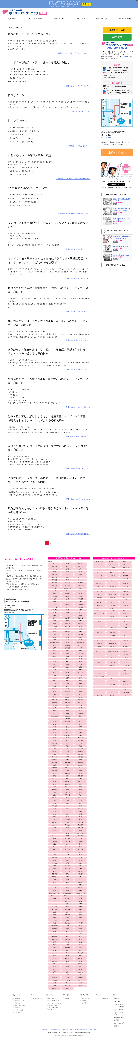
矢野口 (80, 966)
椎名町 (80, 729)
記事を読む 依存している (80, 111)
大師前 (67, 800)
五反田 (80, 718)
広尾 (54, 923)
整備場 (80, 784)
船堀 (80, 925)
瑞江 (67, 942)
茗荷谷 (80, 955)
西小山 (80, 866)
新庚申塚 (67, 762)
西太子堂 (67, 871)
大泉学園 (67, 626)
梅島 (80, 612)
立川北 (80, 814)
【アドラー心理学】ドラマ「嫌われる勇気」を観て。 (40, 62)
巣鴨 (54, 781)
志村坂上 (80, 740)
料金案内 (67, 998)
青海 (67, 563)
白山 (54, 887)
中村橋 (54, 860)
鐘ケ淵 (67, 664)
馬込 (67, 936)
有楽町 (67, 972)
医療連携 (116, 998)
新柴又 (67, 765)
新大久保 (54, 757)
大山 (67, 637)
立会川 (67, 814)
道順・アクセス (117, 152)
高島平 (80, 803)
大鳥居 (54, 634)
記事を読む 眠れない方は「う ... (78, 499)
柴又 (67, 740)
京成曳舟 (54, 705)
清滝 (80, 689)
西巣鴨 (80, 868)
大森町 (54, 637)
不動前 (67, 925)
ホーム (12, 27)
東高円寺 (67, 909)
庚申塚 (54, 710)
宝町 (67, 808)
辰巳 (67, 817)
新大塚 (67, 757)
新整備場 (67, 767)
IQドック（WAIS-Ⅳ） (53, 1000)
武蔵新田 (80, 958)
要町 (54, 664)
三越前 (67, 944)
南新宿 (80, 947)
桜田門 (80, 727)
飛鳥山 (67, 577)
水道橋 (67, 778)
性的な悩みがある (18, 120)
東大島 (80, 904)
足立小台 (80, 577)
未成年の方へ (18, 1003)
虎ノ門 (54, 849)
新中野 (54, 773)
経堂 (67, 686)
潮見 (67, 732)
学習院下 (54, 656)
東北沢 (67, 906)
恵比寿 (67, 620)
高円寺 (54, 708)
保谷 (67, 931)
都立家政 (67, 849)
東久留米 (54, 909)
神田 (67, 675)
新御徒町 (80, 757)
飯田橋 (54, 591)
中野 (67, 855)
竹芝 (67, 811)
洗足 (80, 792)
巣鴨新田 (67, 781)
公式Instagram (118, 1017)
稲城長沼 (80, 599)
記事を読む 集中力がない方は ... (78, 340)
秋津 (54, 571)
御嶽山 (54, 653)
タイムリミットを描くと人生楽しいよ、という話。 (121, 209)
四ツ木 (67, 974)
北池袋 (54, 680)
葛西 (80, 656)
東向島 (80, 915)
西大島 (67, 863)
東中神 (67, 912)
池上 (80, 591)
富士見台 (67, 923)
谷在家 (67, 966)
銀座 (54, 691)
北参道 (67, 680)
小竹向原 (67, 718)
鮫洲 (54, 729)
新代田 (80, 767)
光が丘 (54, 917)
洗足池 (54, 795)
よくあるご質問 (19, 1010)
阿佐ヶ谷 (54, 574)
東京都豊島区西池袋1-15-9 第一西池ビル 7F (18, 610)
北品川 (80, 680)
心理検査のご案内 (52, 1005)
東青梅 (67, 904)
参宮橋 (67, 729)
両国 (54, 983)
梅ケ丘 (67, 612)
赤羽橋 (80, 569)
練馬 (67, 882)
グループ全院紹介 (119, 1009)
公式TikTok (117, 1020)
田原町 (67, 822)
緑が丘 (80, 944)
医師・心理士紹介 (86, 998)
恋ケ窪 (67, 705)
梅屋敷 (54, 615)
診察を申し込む (117, 30)
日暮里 (67, 876)
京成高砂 (67, 702)
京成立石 (80, 702)
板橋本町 (67, 596)
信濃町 (80, 735)
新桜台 (54, 765)
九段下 (67, 694)
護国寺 (80, 716)
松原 (80, 939)
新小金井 (80, 762)
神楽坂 (67, 656)
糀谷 (80, 708)
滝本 (54, 811)
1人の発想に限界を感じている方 (27, 188)
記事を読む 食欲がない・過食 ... (78, 369)
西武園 (54, 787)
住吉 (54, 784)
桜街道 (54, 727)
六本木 (54, 985)
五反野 (54, 721)
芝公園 (54, 740)
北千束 (67, 683)
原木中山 (67, 898)
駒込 (54, 724)
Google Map (106, 137)
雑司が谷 (54, 797)
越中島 (80, 615)
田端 (80, 817)
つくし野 (67, 830)
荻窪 (67, 640)
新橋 (80, 773)
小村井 (80, 648)
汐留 (54, 732)
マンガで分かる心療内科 (119, 1013)
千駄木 (80, 795)
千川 (80, 789)
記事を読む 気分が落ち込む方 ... (78, 534)
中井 (54, 852)
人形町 (54, 879)
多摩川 (54, 819)
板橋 (80, 593)
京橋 (80, 686)
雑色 (67, 797)
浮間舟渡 (54, 607)
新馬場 (54, 776)
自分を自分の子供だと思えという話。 (121, 199)
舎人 (54, 846)
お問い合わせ (18, 1012)
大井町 (80, 626)
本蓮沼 (54, 964)
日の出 (80, 917)
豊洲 (80, 846)
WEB (125, 56)
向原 (54, 958)
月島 (54, 830)
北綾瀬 (80, 678)
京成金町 (67, 699)
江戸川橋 (67, 618)
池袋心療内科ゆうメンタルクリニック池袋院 (17, 600)
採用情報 (116, 1026)
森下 (67, 964)
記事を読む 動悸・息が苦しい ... (78, 436)
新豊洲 (80, 770)
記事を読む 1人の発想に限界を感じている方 (74, 213)
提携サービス (117, 1001)
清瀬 (67, 689)
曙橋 (80, 571)
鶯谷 (67, 607)
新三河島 (80, 776)
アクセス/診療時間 (103, 998)
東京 (67, 833)
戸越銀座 (54, 841)
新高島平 (54, 770)
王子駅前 (67, 623)
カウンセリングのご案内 (54, 1003)
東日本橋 (67, 915)
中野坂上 (80, 855)
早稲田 (67, 988)
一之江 (54, 599)
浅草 (67, 574)
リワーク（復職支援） (37, 998)
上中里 (80, 667)
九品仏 (80, 694)
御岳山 (54, 944)
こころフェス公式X (119, 1023)
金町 (80, 661)
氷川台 (67, 917)
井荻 (67, 591)
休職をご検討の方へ (20, 1005)
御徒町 (80, 637)
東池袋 (80, 901)
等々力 (80, 844)
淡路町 (80, 588)
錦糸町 (80, 691)
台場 (80, 800)
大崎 (54, 629)
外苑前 (67, 653)
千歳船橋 (80, 825)
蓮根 (67, 890)
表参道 (67, 650)
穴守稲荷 (54, 580)
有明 (54, 588)
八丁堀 (80, 890)
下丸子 (67, 748)
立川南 (54, 817)
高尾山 (67, 803)
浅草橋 (80, 574)
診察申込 (86, 4)
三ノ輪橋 (80, 953)
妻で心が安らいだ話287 (121, 246)
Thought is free (79, 1035)
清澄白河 (54, 689)
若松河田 (54, 988)
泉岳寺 (67, 789)
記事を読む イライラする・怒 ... (78, 279)
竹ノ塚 (80, 811)
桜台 (67, 727)
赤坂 (67, 566)
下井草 (54, 746)
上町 (67, 669)
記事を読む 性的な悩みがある (79, 146)
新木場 (67, 759)
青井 (54, 563)
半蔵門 (54, 901)
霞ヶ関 (54, 661)
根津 (54, 882)
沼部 (80, 879)
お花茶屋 (67, 648)
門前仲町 (80, 964)
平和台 (80, 928)
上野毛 (54, 669)
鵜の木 (54, 612)
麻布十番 (54, 577)
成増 (80, 860)
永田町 (54, 855)
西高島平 (80, 871)
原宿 (80, 898)
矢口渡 (54, 966)
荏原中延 (80, 618)
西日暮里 (54, 874)
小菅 (54, 718)
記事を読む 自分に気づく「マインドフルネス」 (73, 53)
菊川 (80, 675)
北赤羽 (67, 678)
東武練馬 (80, 836)
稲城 (67, 599)
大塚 (54, 631)
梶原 (67, 659)
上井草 (54, 667)
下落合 (80, 746)
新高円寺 (54, 762)
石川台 (54, 593)
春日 (80, 659)
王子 (54, 623)
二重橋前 (80, 874)
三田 (80, 942)
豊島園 (80, 841)
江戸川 (54, 618)
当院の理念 (17, 1007)
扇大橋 (80, 620)
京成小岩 (80, 699)
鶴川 (80, 830)
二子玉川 (80, 923)
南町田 (80, 950)
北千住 (54, 683)
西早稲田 (54, 876)
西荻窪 (80, 863)
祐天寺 (54, 972)
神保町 (67, 776)
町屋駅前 (54, 939)
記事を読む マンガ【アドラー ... (78, 249)
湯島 (54, 974)
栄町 (67, 724)
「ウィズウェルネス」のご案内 (54, 1008)
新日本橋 (67, 773)
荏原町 (54, 620)
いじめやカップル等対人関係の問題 (29, 155)
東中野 (54, 915)
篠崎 (54, 738)
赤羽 (67, 569)
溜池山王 (54, 822)
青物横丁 (80, 563)
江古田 (67, 615)
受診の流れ (17, 998)
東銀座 (80, 906)
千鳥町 (54, 827)
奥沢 (80, 640)
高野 (54, 713)
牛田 (67, 610)
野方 (67, 885)
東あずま (67, 901)
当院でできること (19, 1000)
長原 (80, 857)
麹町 (67, 708)
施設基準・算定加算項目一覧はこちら (86, 1029)
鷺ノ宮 (80, 724)
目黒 (67, 961)
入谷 (67, 601)
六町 (80, 983)
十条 (67, 751)
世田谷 (80, 787)
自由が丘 (54, 751)
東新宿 (54, 912)
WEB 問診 (117, 37)
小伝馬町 (80, 721)
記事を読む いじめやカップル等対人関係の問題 (73, 179)
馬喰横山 (80, 887)
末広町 (80, 778)
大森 (67, 634)
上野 (54, 604)
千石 (54, 792)
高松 (54, 808)
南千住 (67, 950)
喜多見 (80, 683)
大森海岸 (80, 634)
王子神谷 (80, 623)
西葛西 (54, 866)
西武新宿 (67, 787)
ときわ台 (67, 838)
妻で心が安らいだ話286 (121, 255)
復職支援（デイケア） (54, 998)
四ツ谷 (80, 974)
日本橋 (80, 876)
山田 (80, 969)
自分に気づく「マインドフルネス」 (29, 34)
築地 (67, 827)
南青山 (54, 947)
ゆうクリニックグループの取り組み (119, 1005)
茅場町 (54, 675)
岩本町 (80, 601)
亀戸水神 (80, 672)
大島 (80, 629)
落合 (54, 645)
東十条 (80, 909)
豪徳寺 (67, 710)
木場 (54, 686)
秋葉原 (67, 571)
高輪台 (80, 806)
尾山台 (80, 650)
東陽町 (54, 838)
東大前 (67, 836)
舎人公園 (67, 846)
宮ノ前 (67, 955)
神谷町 (80, 669)
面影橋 (54, 650)
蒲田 (80, 664)
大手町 (80, 631)
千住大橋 (67, 792)
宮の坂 (54, 955)
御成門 (54, 648)
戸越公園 (67, 841)
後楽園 (67, 713)
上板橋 (67, 667)
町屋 (80, 936)
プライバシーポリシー (70, 1029)
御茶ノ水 (80, 645)
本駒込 (80, 934)
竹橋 (54, 814)
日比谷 (67, 920)
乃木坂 (80, 885)
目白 (80, 961)
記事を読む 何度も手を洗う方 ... (78, 312)
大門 (54, 803)
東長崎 (80, 912)
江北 (80, 710)
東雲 (67, 738)
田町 (80, 819)
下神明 (54, 748)
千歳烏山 (67, 825)
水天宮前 (54, 778)
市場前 (80, 732)
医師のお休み (85, 1000)
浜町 (80, 895)
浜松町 (54, 898)
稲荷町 (54, 601)
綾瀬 (67, 580)
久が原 (54, 694)
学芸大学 (80, 653)
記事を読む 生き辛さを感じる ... (78, 407)
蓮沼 (54, 890)
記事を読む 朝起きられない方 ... (78, 469)
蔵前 (54, 697)
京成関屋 (54, 702)
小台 (67, 642)
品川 (54, 735)
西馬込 (67, 874)
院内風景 (84, 1003)
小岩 (80, 705)
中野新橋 (54, 857)
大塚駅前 (67, 631)
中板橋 (67, 852)
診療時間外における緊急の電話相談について (53, 1029)
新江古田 (80, 754)
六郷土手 (67, 983)
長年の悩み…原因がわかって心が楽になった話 (121, 237)
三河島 (54, 942)
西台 (54, 871)
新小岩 (80, 759)
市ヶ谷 (80, 596)
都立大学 (80, 849)
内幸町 (80, 610)
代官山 (54, 800)
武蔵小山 (67, 958)
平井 (80, 920)
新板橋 (67, 754)
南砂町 (54, 950)
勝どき (67, 661)
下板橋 (67, 746)
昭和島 (54, 754)
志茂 (67, 743)
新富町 (67, 770)
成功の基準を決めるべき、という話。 (121, 219)
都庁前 (54, 844)
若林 (80, 985)
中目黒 (67, 860)
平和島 (67, 928)
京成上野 (54, 699)
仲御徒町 (80, 852)
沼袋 (67, 879)
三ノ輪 (67, 953)
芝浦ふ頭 (80, 738)
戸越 (80, 838)
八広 (54, 969)
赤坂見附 (80, 566)
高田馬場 (54, 806)
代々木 (67, 977)
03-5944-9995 (118, 47)
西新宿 (54, 868)
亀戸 (67, 672)
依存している (16, 95)
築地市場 (80, 827)
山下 (67, 969)
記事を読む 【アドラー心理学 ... (78, 86)
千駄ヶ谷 (67, 795)
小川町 (54, 640)
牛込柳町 (54, 610)
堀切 (80, 931)
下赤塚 (80, 743)
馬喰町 (67, 887)
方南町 (54, 931)
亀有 (54, 672)
